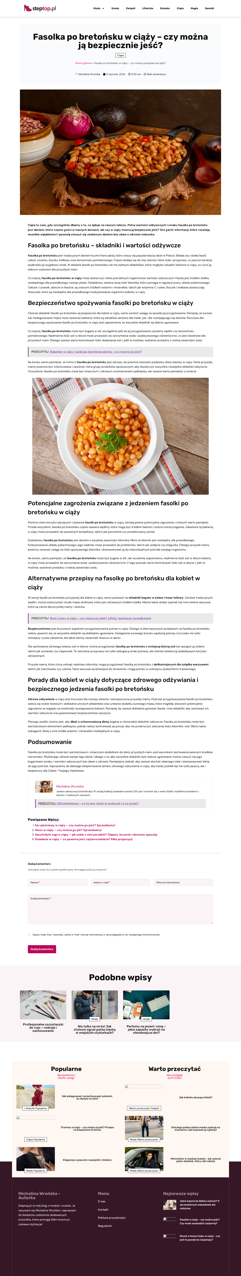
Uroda (115, 8)
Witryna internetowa (168, 882)
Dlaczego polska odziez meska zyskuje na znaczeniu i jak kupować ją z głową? (195, 1128)
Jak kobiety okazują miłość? (195, 1097)
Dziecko (165, 8)
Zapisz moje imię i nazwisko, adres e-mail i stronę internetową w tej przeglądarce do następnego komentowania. (96, 934)
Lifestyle (147, 8)
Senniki (209, 8)
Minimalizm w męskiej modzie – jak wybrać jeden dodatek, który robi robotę (196, 1160)
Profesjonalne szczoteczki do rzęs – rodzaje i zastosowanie (43, 1027)
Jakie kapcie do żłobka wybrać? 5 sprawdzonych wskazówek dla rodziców (199, 1205)
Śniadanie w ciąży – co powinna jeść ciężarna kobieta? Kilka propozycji (83, 839)
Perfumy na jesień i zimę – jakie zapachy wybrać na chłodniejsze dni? (146, 1029)
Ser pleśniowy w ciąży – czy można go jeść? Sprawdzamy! (75, 825)
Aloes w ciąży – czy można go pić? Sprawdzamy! (68, 830)
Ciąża (180, 8)
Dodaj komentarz (41, 898)
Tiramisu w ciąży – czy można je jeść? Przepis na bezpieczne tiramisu (87, 1128)
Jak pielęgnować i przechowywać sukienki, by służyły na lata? (87, 1097)
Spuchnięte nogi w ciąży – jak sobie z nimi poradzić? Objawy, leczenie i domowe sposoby (96, 834)
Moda (97, 8)
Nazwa (35, 882)
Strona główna (83, 63)
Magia (194, 8)
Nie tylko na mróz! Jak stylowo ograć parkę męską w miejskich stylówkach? (95, 1029)
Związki (130, 8)
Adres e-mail (102, 882)
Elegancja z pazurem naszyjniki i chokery (87, 1159)
